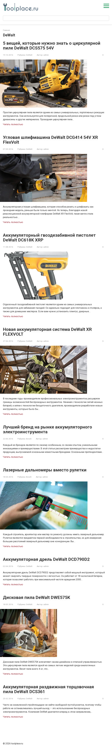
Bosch (29, 439)
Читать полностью (13, 124)
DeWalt (29, 55)
